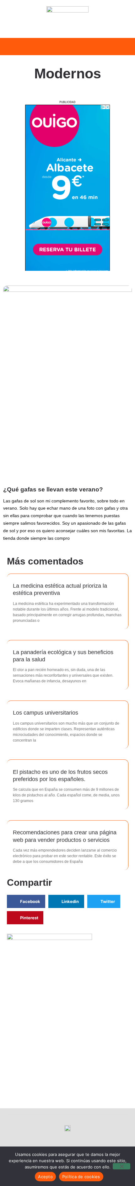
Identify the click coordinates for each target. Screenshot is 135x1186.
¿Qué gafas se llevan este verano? (53, 489)
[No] (121, 1166)
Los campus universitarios (45, 713)
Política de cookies (81, 1176)
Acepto (45, 1176)
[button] (12, 46)
